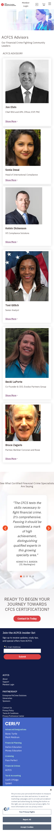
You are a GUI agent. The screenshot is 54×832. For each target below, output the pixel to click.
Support (6, 682)
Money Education (13, 750)
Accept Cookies (27, 827)
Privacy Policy (8, 710)
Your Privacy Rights (27, 812)
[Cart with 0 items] (43, 4)
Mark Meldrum (12, 737)
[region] (27, 809)
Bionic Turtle (11, 733)
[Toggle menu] (50, 4)
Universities (7, 698)
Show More (10, 121)
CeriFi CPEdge (11, 780)
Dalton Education (13, 747)
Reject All (27, 819)
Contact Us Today (27, 618)
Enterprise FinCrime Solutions (14, 695)
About (5, 679)
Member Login (8, 684)
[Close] (51, 790)
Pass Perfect (11, 760)
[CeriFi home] (27, 723)
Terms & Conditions (10, 713)
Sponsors (6, 701)
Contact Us (7, 708)
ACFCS (8, 770)
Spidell (8, 783)
